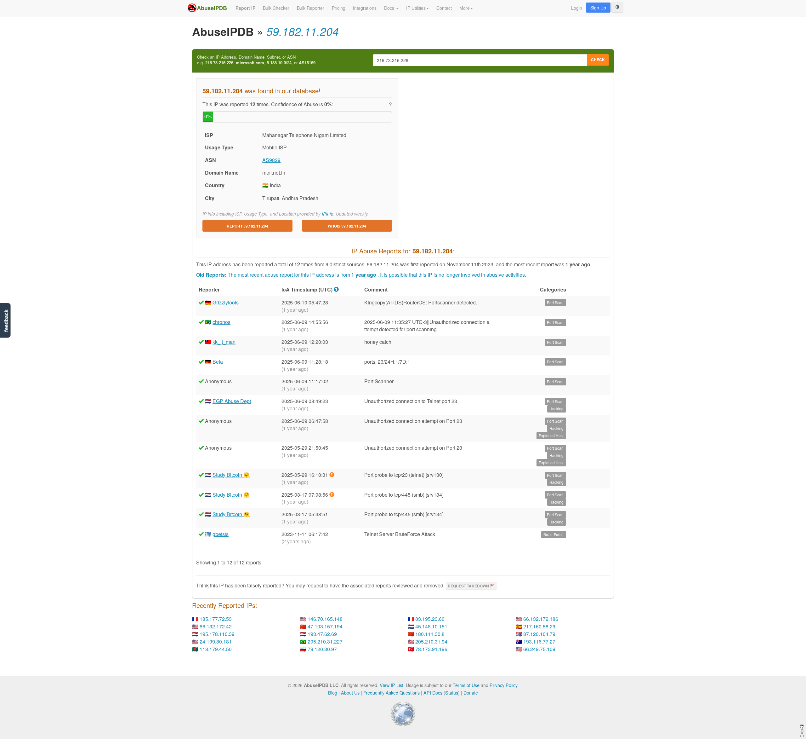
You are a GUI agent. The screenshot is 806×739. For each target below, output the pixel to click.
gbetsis (221, 534)
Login (576, 8)
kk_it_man (224, 341)
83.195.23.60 (430, 618)
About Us (350, 692)
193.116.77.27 (539, 641)
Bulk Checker (276, 8)
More (464, 8)
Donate (470, 692)
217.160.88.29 (539, 626)
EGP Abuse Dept (232, 401)
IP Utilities (416, 8)
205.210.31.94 (431, 641)
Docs (389, 8)
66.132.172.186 (540, 618)
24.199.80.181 (216, 641)
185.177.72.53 (216, 618)
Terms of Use (466, 685)
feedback (6, 320)
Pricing (338, 8)
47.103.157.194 (325, 626)
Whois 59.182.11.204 (347, 226)
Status (451, 692)
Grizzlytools (226, 302)
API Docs (432, 692)
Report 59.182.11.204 (247, 226)
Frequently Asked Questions (391, 692)
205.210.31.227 (325, 641)
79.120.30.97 (322, 649)
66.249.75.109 (539, 649)
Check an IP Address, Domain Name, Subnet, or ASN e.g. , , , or (256, 60)
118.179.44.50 (216, 649)
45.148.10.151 (431, 626)
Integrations (365, 8)
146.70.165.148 (325, 618)
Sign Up (598, 7)
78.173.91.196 (431, 649)
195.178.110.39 (217, 634)
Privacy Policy (503, 685)
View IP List (391, 685)
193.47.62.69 (322, 634)
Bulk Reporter (310, 8)
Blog (332, 692)
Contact (444, 8)
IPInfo (327, 214)
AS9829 (271, 160)
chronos (221, 322)
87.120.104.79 (539, 634)
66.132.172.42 (216, 626)
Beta (218, 361)
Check (598, 59)
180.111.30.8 (430, 634)
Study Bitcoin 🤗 (231, 474)
